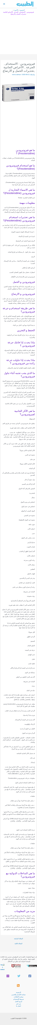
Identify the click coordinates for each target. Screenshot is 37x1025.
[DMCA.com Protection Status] (32, 966)
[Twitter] (19, 976)
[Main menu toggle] (4, 4)
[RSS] (18, 985)
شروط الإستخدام (18, 999)
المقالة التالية (18, 943)
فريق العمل (18, 1001)
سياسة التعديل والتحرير (19, 994)
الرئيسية (18, 992)
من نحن (18, 1004)
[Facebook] (30, 976)
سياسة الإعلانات (18, 997)
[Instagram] (8, 976)
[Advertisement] (18, 34)
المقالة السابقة (18, 938)
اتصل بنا (18, 1006)
